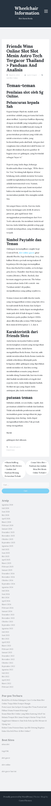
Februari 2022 (7, 687)
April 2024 (6, 601)
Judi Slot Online (12, 78)
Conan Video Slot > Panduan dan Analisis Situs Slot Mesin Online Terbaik (37, 467)
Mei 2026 (5, 515)
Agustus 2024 (7, 587)
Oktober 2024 (7, 580)
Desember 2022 (8, 656)
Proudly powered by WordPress (17, 797)
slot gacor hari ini (9, 771)
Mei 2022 (5, 677)
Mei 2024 (5, 597)
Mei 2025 (5, 556)
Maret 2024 (6, 604)
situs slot (5, 744)
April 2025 (6, 560)
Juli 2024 (5, 591)
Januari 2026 (7, 529)
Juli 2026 (5, 508)
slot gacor (6, 758)
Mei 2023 (5, 639)
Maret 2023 (6, 646)
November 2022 (8, 659)
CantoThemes (25, 800)
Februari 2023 (7, 649)
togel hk (5, 751)
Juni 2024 (6, 594)
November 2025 (8, 536)
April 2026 (6, 519)
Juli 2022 (5, 673)
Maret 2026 (6, 522)
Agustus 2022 (7, 670)
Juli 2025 (5, 549)
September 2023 (8, 625)
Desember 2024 (8, 574)
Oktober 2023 (7, 622)
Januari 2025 (7, 570)
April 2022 (6, 680)
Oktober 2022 (7, 663)
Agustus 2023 (7, 628)
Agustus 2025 (7, 546)
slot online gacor (26, 252)
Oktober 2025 (7, 539)
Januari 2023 (7, 652)
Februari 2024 (7, 608)
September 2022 (8, 666)
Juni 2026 (6, 512)
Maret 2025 (6, 563)
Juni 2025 (6, 553)
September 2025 (8, 543)
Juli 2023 (5, 632)
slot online (6, 765)
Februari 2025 (7, 567)
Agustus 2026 (7, 505)
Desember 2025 (8, 532)
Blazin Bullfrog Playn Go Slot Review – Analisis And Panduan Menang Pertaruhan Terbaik (13, 469)
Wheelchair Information (27, 10)
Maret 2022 (6, 683)
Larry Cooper (32, 75)
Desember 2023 (8, 615)
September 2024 (8, 584)
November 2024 (8, 577)
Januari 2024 (7, 611)
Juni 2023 (5, 635)
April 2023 (6, 642)
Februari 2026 (7, 525)
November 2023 (8, 618)
